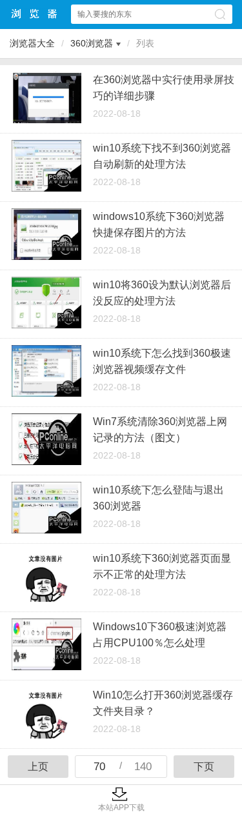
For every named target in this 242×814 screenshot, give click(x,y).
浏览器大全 (35, 14)
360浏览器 (91, 43)
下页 (204, 766)
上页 (38, 766)
